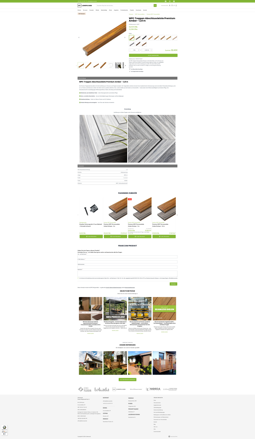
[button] (127, 379)
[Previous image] (79, 37)
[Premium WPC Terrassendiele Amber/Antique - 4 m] (115, 209)
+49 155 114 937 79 (82, 1)
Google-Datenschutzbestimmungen (113, 287)
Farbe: (130, 33)
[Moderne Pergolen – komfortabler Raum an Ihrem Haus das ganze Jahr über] (115, 308)
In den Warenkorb (92, 236)
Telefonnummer (81, 264)
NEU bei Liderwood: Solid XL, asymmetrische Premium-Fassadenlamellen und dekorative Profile (90, 324)
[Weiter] (125, 65)
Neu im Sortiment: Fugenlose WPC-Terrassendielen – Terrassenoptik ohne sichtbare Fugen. (164, 323)
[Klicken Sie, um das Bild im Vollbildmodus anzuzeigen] (102, 36)
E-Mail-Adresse (81, 259)
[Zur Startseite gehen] (85, 5)
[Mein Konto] (170, 5)
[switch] (4, 434)
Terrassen (131, 14)
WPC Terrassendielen (140, 14)
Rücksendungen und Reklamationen (161, 417)
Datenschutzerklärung (158, 410)
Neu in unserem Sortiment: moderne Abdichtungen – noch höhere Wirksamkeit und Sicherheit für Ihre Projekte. (140, 324)
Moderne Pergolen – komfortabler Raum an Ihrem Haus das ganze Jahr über (115, 322)
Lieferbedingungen (157, 407)
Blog (154, 424)
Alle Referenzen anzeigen (127, 379)
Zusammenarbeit (157, 431)
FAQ (154, 429)
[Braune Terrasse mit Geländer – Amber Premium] (115, 363)
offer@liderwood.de (92, 1)
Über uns (155, 426)
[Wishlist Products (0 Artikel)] (172, 5)
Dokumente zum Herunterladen (160, 419)
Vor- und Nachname (82, 254)
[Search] (155, 5)
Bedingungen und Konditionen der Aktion (162, 414)
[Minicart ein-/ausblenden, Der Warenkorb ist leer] (176, 5)
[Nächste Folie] (177, 214)
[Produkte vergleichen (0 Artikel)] (174, 5)
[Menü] (7, 426)
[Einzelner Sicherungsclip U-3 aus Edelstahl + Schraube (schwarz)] (91, 209)
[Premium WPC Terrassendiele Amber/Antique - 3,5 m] (164, 209)
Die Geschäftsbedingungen (159, 412)
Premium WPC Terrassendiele (153, 14)
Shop (155, 400)
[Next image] (125, 37)
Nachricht (80, 269)
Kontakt (155, 422)
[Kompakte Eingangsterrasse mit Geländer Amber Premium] (164, 363)
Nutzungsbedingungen (130, 287)
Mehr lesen (90, 333)
